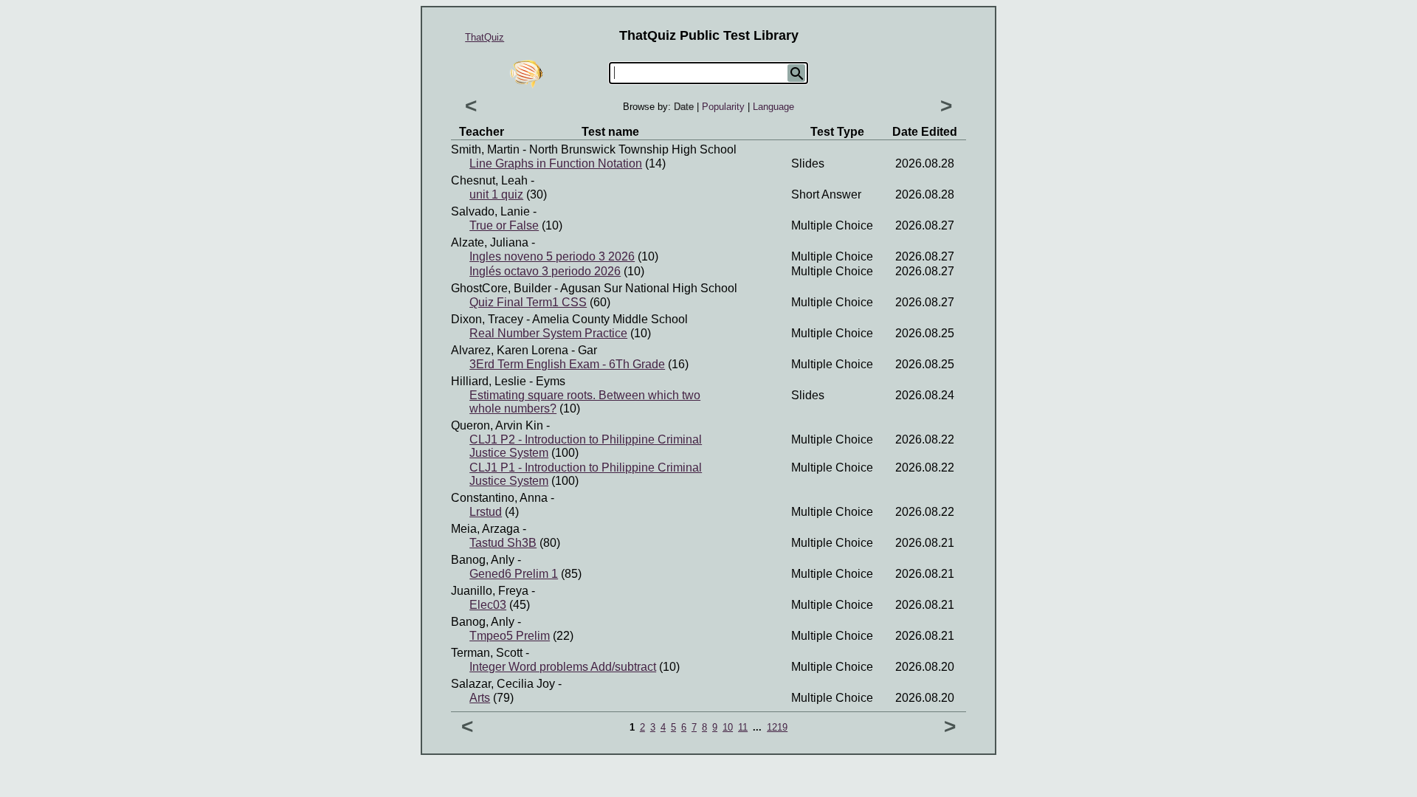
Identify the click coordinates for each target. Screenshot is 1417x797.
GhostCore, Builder (501, 288)
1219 (777, 727)
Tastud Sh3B (503, 542)
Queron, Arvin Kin (497, 425)
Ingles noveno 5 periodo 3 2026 (552, 256)
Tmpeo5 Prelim (509, 635)
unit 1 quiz (496, 194)
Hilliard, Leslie (488, 381)
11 (743, 727)
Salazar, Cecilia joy (503, 683)
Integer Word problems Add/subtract (562, 666)
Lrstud (485, 512)
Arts (479, 697)
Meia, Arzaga (485, 528)
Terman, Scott (487, 652)
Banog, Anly (482, 559)
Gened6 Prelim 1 (513, 573)
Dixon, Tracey (487, 319)
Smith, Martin (485, 149)
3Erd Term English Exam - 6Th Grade (567, 364)
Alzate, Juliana (489, 242)
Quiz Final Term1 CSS (528, 302)
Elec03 (487, 604)
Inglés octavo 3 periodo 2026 (545, 271)
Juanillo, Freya (489, 590)
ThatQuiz (484, 37)
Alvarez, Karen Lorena (509, 350)
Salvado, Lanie (490, 211)
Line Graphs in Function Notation (555, 163)
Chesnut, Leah (489, 180)
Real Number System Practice (548, 333)
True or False (504, 225)
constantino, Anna (499, 497)
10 (728, 727)
